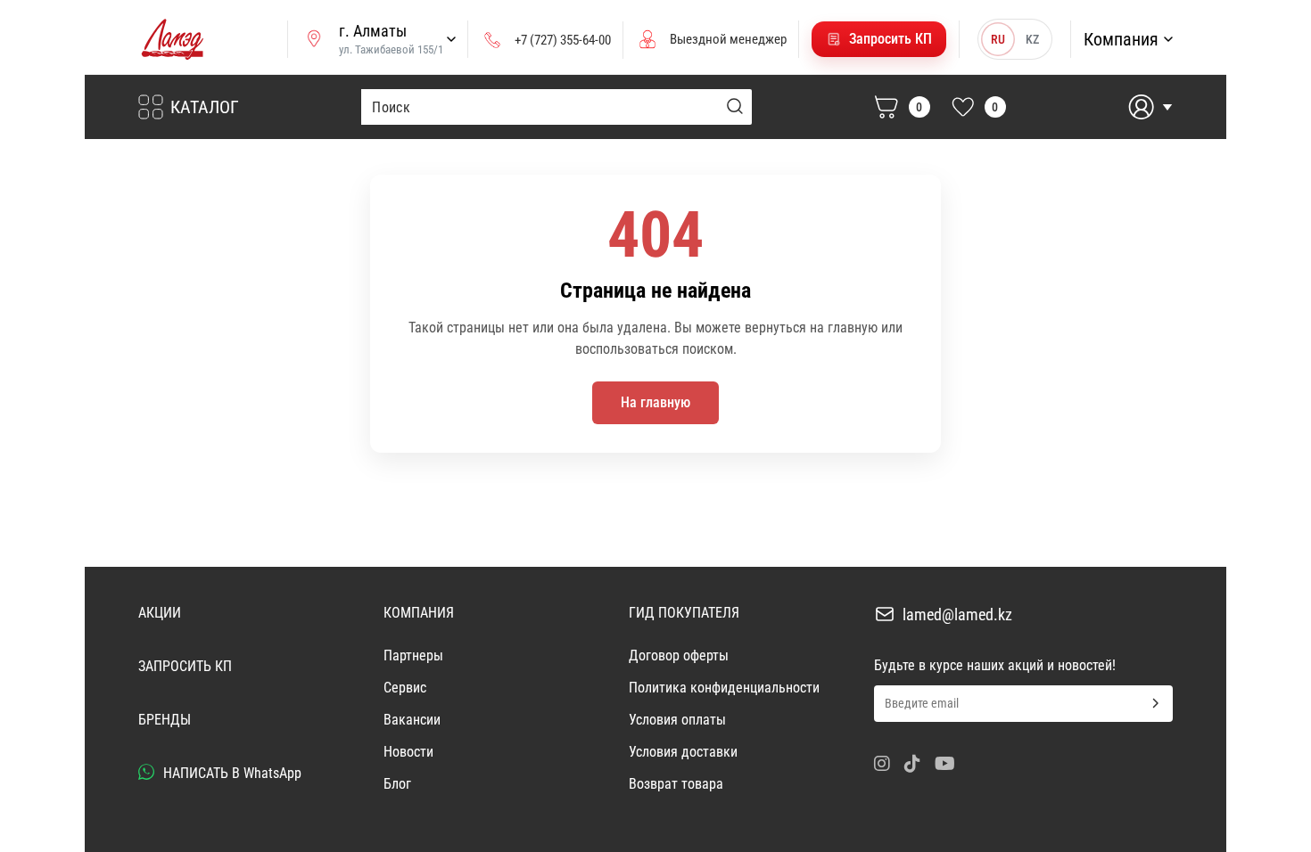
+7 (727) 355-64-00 (563, 40)
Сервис (404, 687)
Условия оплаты (677, 719)
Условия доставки (683, 751)
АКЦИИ (159, 612)
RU (998, 39)
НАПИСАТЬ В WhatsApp (230, 773)
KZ (1032, 39)
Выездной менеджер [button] (728, 39)
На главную (655, 402)
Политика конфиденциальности (724, 687)
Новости (408, 751)
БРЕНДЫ (164, 719)
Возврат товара (676, 783)
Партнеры (413, 655)
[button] (879, 39)
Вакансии (412, 719)
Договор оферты (679, 655)
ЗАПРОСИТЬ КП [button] (185, 666)
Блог (397, 783)
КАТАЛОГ (204, 107)
